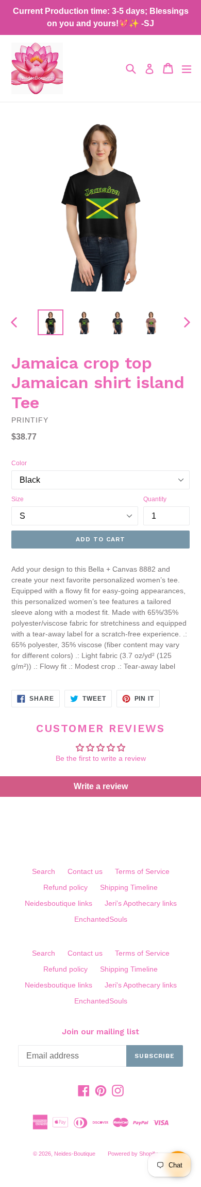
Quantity (154, 499)
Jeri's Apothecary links (141, 903)
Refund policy (65, 887)
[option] (50, 322)
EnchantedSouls (100, 919)
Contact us (85, 871)
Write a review (101, 786)
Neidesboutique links (58, 903)
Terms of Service (142, 871)
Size (17, 499)
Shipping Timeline (129, 887)
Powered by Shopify (133, 1154)
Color (19, 463)
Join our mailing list (100, 1031)
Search (43, 871)
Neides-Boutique (74, 1154)
